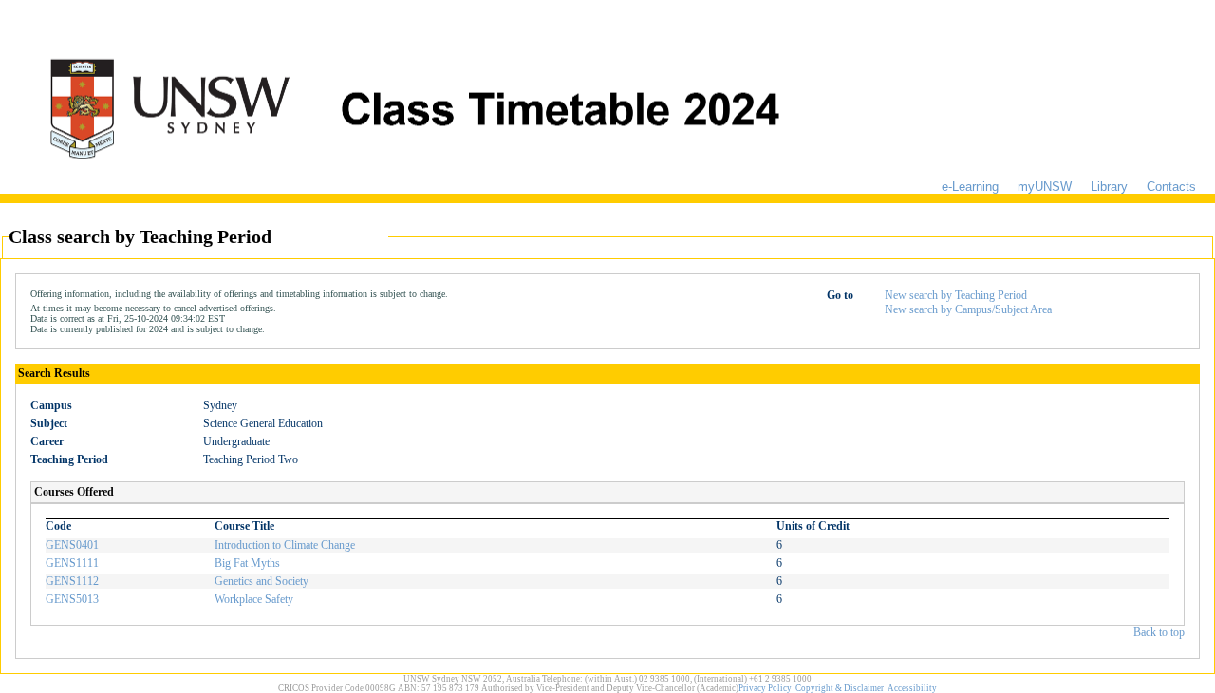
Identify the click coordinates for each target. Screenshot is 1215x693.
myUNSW (1045, 186)
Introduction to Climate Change (285, 545)
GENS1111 (72, 563)
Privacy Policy (765, 688)
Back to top (1159, 632)
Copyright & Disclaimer (839, 688)
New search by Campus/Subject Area (968, 309)
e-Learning (970, 186)
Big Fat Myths (247, 563)
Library (1109, 186)
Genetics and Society (261, 581)
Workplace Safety (254, 599)
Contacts (1171, 186)
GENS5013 (72, 599)
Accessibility (912, 688)
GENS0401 (72, 545)
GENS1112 (72, 581)
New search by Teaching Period (956, 295)
